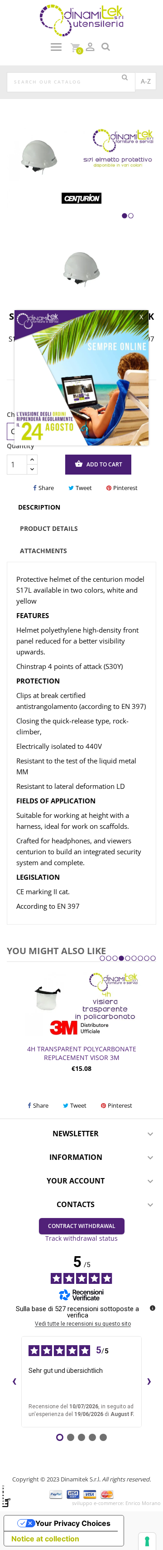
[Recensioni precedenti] (14, 1381)
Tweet (84, 488)
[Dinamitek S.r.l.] (81, 20)
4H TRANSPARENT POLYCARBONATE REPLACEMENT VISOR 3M (81, 1053)
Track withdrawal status (81, 1238)
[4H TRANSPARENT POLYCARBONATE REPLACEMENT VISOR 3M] (81, 1003)
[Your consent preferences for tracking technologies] (147, 1541)
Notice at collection (45, 1538)
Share (46, 488)
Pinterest (125, 488)
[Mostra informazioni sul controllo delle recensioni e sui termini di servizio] (152, 1308)
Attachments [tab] (43, 550)
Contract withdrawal (81, 1226)
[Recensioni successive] (149, 1381)
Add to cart (98, 464)
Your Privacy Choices (72, 1523)
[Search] (124, 78)
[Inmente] (6, 1496)
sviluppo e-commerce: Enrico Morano (116, 1503)
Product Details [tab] (49, 528)
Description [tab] (39, 507)
